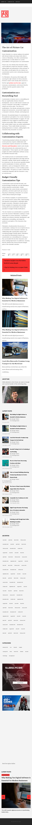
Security (26, 651)
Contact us (11, 1)
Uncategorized (11, 655)
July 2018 (17, 628)
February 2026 (23, 540)
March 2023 (10, 565)
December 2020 (19, 595)
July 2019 (18, 616)
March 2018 (16, 633)
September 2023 (13, 561)
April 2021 (15, 590)
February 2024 (17, 557)
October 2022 (20, 569)
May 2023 (4, 565)
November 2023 (5, 561)
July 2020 (11, 603)
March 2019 (16, 620)
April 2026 (10, 540)
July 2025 (12, 544)
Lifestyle (21, 651)
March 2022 (16, 578)
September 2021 (12, 586)
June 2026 (4, 540)
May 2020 (22, 603)
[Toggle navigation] (2, 5)
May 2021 (10, 590)
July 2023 (26, 561)
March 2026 (16, 540)
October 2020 (12, 599)
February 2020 (17, 607)
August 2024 (5, 552)
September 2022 (6, 573)
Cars (9, 250)
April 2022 (10, 578)
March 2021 (21, 590)
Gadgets (20, 647)
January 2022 (5, 582)
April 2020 (4, 607)
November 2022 (13, 569)
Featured (15, 647)
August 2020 (5, 603)
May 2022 (4, 578)
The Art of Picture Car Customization (13, 49)
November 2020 (5, 599)
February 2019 (22, 620)
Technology (5, 655)
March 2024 (10, 557)
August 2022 (13, 573)
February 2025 (5, 548)
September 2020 (20, 599)
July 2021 (25, 586)
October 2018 (5, 628)
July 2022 (18, 573)
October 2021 (5, 586)
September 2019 (5, 616)
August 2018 (11, 628)
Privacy (18, 1)
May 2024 (22, 552)
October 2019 (20, 612)
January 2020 (24, 607)
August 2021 (19, 586)
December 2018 (12, 624)
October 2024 (20, 548)
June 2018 (23, 628)
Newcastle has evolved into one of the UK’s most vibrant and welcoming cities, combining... (16, 366)
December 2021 (12, 582)
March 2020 (10, 607)
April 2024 (4, 557)
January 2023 (24, 565)
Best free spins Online (8, 764)
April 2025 (18, 544)
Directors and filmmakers (9, 146)
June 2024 (16, 552)
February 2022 (22, 578)
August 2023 (20, 561)
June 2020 (16, 603)
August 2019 (12, 616)
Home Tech (16, 651)
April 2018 (10, 633)
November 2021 (20, 582)
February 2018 (22, 633)
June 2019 (24, 616)
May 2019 (4, 620)
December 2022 (5, 569)
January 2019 (5, 624)
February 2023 (16, 565)
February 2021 (5, 595)
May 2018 (4, 633)
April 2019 (10, 620)
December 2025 (5, 544)
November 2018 (20, 624)
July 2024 (11, 552)
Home (11, 651)
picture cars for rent (15, 83)
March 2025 (24, 544)
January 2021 (12, 595)
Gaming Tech (5, 651)
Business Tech (5, 647)
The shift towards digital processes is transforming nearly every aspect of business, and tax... (15, 303)
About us (3, 1)
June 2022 (24, 573)
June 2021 (4, 590)
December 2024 (13, 548)
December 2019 (5, 612)
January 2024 (24, 557)
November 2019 (13, 612)
